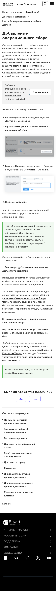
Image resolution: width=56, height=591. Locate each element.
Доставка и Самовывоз (17, 121)
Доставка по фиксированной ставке (19, 446)
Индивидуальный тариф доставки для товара (17, 475)
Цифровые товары (22, 373)
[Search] (45, 3)
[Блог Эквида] (6, 558)
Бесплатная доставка (15, 438)
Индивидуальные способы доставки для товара (18, 485)
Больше (6, 503)
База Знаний (32, 12)
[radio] (21, 399)
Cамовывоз (10, 468)
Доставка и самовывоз (14, 16)
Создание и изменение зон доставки (18, 494)
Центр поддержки (12, 12)
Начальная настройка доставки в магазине (15, 421)
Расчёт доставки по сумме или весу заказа (18, 455)
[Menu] (52, 3)
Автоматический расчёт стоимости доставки (17, 431)
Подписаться (40, 92)
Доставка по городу (14, 462)
